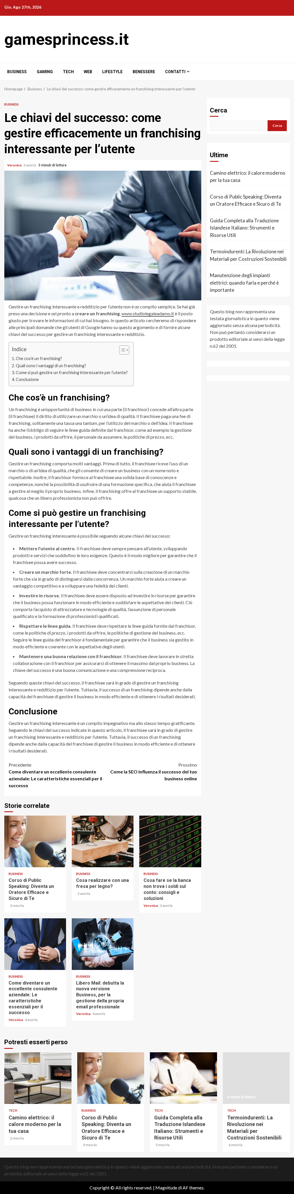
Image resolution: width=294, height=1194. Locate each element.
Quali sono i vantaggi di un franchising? (51, 365)
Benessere (144, 71)
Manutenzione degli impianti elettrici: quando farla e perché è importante (244, 282)
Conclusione (27, 379)
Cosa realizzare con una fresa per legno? (103, 841)
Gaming (45, 71)
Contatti (175, 71)
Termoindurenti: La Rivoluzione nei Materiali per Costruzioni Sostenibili (248, 255)
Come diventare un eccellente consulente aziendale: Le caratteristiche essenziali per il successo (55, 775)
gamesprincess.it (66, 39)
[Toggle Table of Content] (121, 350)
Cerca (218, 110)
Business (17, 71)
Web (88, 71)
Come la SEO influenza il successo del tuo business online (153, 771)
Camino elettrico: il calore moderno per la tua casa (247, 176)
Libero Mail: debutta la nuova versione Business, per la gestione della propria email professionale (103, 944)
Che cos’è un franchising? (39, 358)
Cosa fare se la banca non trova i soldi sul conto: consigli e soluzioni (170, 841)
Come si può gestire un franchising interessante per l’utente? (72, 372)
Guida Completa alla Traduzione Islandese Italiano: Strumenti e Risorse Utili (244, 227)
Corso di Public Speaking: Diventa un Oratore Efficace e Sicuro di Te (35, 841)
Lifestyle (112, 71)
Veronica (14, 165)
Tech (68, 71)
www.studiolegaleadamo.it (147, 313)
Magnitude (166, 1187)
